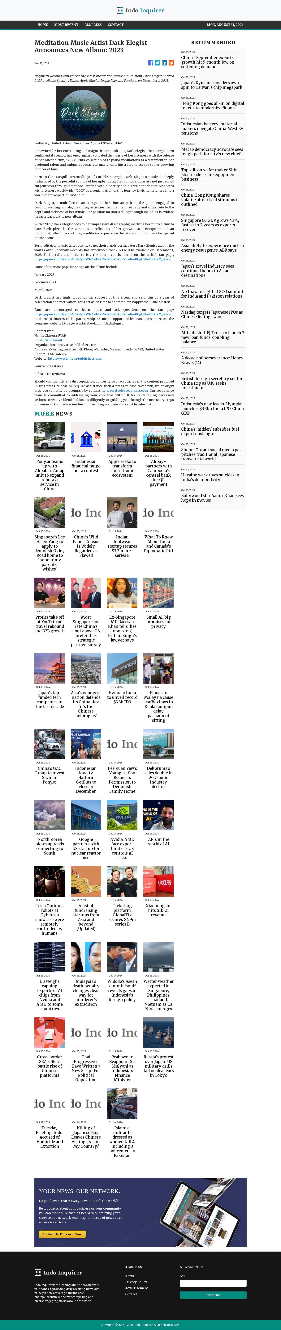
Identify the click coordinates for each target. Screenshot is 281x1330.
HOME (42, 25)
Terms (130, 1276)
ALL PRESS (93, 25)
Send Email (53, 340)
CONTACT (116, 25)
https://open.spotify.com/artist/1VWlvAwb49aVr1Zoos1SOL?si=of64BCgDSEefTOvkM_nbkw (102, 259)
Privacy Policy (136, 1282)
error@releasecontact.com (127, 390)
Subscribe (213, 1295)
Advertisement (136, 1288)
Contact (131, 1294)
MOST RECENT (66, 25)
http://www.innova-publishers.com (75, 358)
